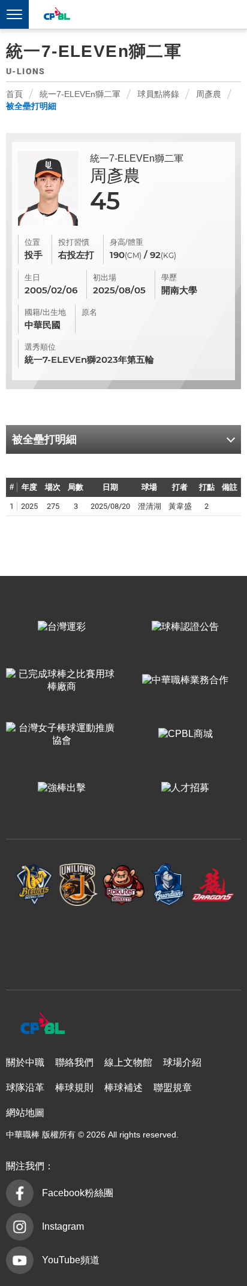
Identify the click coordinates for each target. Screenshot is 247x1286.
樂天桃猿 (124, 884)
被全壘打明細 (31, 106)
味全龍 (213, 884)
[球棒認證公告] (185, 627)
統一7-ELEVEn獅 (79, 884)
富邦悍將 (168, 884)
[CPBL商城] (185, 735)
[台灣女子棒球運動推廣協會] (62, 735)
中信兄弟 (34, 884)
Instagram (63, 1226)
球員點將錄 (158, 94)
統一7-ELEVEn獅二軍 (80, 94)
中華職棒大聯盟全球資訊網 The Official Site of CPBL (56, 15)
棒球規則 (74, 1087)
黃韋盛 (180, 506)
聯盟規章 (172, 1087)
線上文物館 (128, 1062)
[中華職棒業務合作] (185, 681)
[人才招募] (185, 788)
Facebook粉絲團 (77, 1193)
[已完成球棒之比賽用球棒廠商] (62, 681)
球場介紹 (182, 1062)
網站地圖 (25, 1113)
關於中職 (25, 1062)
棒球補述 (123, 1087)
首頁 (14, 94)
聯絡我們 (74, 1062)
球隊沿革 (25, 1087)
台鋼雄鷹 (124, 942)
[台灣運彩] (62, 627)
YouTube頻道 (71, 1260)
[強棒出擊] (62, 788)
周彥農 (208, 94)
